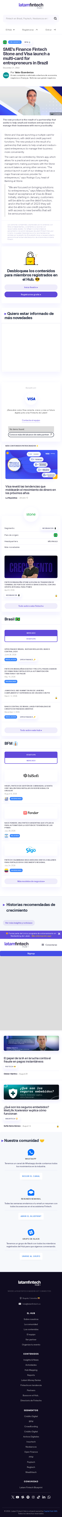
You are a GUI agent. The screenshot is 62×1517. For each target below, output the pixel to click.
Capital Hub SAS (50, 1511)
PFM (31, 1457)
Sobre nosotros (31, 1319)
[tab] (31, 633)
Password (15, 989)
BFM (31, 1421)
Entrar (49, 30)
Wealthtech (31, 1472)
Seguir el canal (31, 1176)
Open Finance (31, 1452)
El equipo (31, 1334)
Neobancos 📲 (49, 528)
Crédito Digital (31, 1416)
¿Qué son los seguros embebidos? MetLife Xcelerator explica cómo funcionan (26, 1110)
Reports (31, 1375)
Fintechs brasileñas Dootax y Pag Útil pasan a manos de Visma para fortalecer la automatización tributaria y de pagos (31, 671)
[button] (10, 29)
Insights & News (31, 1360)
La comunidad (31, 1324)
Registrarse (28, 30)
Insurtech (31, 1442)
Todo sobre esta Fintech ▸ (31, 606)
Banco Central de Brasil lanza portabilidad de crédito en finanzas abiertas (28, 708)
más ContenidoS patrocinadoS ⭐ (22, 446)
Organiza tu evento (31, 1344)
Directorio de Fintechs (31, 1400)
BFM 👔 (28, 42)
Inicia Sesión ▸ (31, 287)
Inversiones (11, 681)
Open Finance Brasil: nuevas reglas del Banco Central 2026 (27, 650)
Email (13, 975)
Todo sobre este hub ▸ (31, 730)
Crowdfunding (31, 1426)
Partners (31, 1390)
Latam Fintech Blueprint (31, 1487)
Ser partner (31, 1339)
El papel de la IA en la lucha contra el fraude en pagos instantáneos (27, 1060)
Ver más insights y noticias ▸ (19, 923)
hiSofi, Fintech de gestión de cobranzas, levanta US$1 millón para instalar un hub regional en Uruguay (29, 788)
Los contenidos (31, 1329)
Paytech (31, 1462)
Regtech (31, 1467)
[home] (31, 6)
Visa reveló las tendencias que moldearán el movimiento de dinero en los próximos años (30, 490)
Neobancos (31, 1447)
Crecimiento (14, 42)
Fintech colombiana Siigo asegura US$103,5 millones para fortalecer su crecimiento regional (30, 861)
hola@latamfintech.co (31, 1304)
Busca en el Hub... (31, 1395)
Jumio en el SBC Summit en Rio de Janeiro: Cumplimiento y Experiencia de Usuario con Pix (27, 692)
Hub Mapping (31, 1370)
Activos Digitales (31, 1436)
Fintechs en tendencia (31, 1385)
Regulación (11, 659)
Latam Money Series (31, 1380)
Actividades (31, 1365)
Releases (15, 835)
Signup (31, 953)
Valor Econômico (24, 72)
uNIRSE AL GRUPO (31, 1256)
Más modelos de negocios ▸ (31, 881)
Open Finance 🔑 (28, 659)
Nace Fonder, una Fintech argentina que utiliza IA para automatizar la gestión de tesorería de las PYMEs (29, 825)
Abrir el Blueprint (31, 1216)
